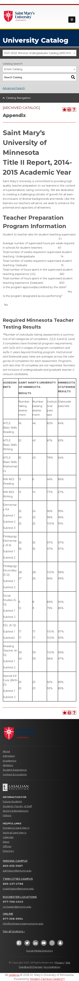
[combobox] (39, 53)
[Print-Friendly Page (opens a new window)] (69, 109)
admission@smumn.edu (17, 870)
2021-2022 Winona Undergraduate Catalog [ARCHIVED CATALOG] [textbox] (40, 53)
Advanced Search (14, 88)
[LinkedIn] (35, 944)
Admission (9, 756)
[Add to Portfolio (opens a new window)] (64, 109)
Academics (9, 760)
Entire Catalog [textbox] (13, 69)
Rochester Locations (20, 897)
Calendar (8, 837)
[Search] (73, 77)
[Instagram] (52, 944)
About (6, 751)
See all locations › (14, 931)
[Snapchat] (60, 944)
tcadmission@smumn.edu (18, 888)
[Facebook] (19, 944)
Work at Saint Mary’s (14, 832)
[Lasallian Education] (39, 787)
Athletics (8, 765)
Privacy (59, 962)
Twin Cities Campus (18, 879)
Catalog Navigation (18, 98)
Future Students (12, 801)
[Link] (19, 16)
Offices (7, 846)
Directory (8, 851)
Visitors (7, 815)
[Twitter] (27, 944)
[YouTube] (44, 944)
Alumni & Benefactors (15, 810)
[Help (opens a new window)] (74, 109)
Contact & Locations (15, 774)
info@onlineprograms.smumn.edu (23, 923)
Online (8, 913)
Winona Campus (15, 861)
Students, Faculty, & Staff (17, 806)
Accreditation (52, 967)
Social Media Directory (39, 950)
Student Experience (15, 769)
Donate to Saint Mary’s (16, 828)
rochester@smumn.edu (17, 906)
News (6, 841)
